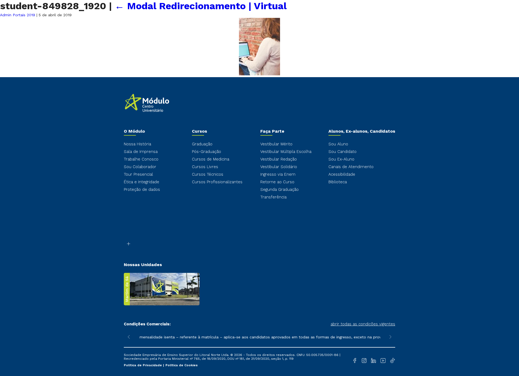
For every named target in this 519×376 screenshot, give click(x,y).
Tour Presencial (138, 174)
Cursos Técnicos (207, 174)
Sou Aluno (338, 144)
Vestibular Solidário (278, 166)
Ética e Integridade (141, 181)
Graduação (202, 144)
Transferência (273, 197)
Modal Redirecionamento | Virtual (201, 6)
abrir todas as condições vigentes (363, 324)
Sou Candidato (342, 151)
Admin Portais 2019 (17, 15)
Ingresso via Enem (277, 174)
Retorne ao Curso (277, 181)
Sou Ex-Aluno (341, 159)
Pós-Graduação (206, 151)
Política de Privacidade (143, 365)
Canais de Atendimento (351, 166)
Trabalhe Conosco (141, 159)
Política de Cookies (181, 365)
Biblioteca (337, 181)
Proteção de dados (142, 189)
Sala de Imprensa (141, 151)
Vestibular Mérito (276, 144)
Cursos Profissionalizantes (217, 181)
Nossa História (137, 144)
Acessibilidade (341, 174)
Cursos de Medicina (210, 159)
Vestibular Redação (278, 159)
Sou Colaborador (140, 166)
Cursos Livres (205, 166)
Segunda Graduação (279, 189)
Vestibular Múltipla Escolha (285, 151)
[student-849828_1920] (259, 74)
